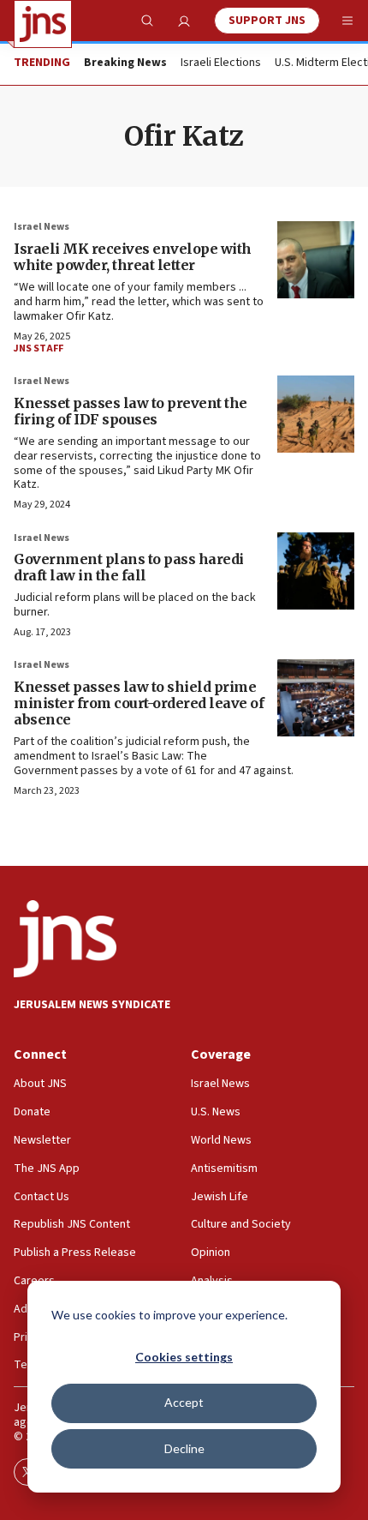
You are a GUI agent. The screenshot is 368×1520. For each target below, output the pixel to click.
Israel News (41, 226)
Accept (184, 1402)
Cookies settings (184, 1356)
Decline (184, 1448)
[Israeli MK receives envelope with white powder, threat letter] (315, 259)
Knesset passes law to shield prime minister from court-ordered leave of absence (139, 703)
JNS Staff (38, 348)
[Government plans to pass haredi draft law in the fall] (315, 571)
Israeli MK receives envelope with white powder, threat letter (133, 256)
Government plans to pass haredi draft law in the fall (129, 567)
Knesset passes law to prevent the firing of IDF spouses (130, 411)
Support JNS (267, 20)
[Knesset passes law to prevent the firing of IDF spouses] (315, 414)
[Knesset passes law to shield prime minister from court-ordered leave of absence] (315, 697)
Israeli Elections (221, 63)
